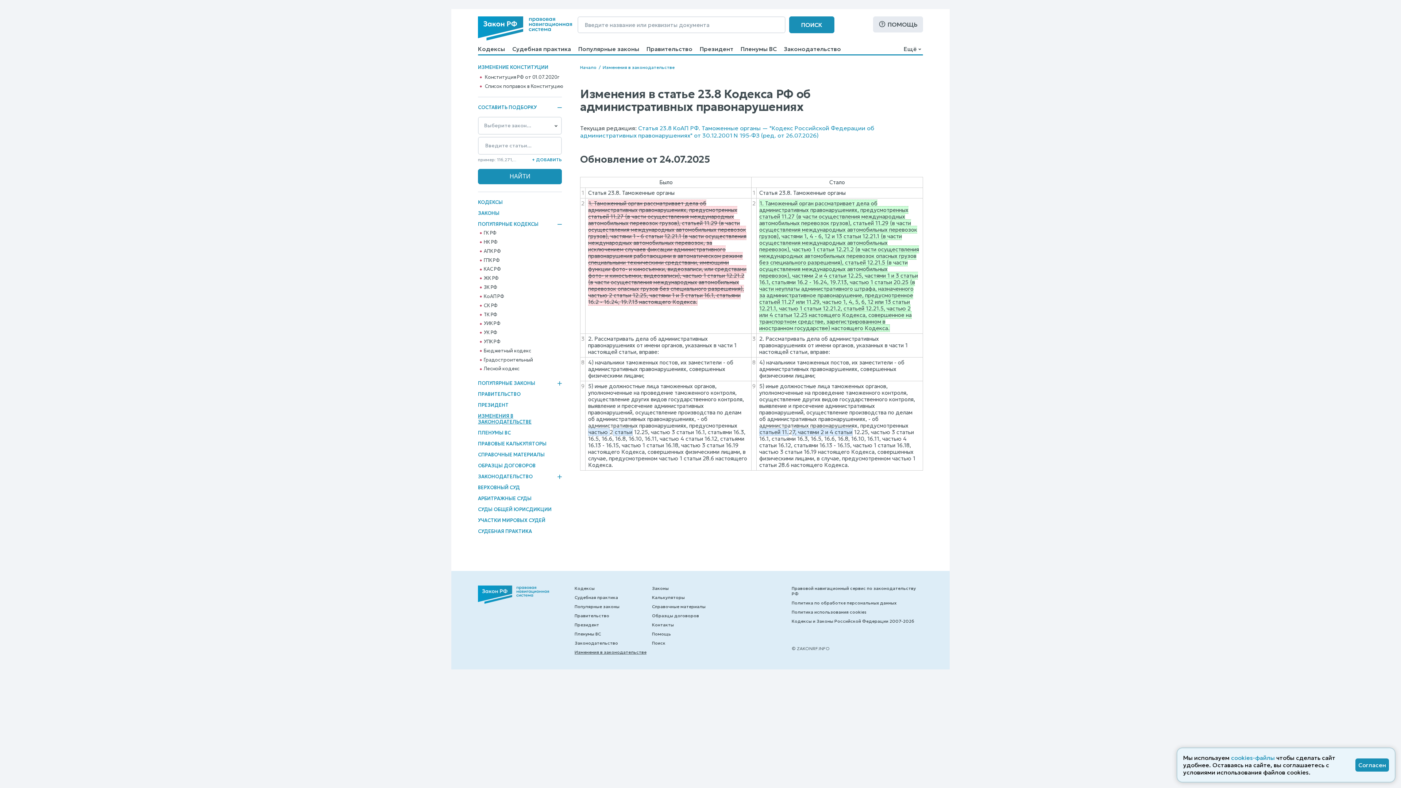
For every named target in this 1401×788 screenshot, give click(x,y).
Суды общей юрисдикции (515, 509)
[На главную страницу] (525, 28)
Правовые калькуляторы (512, 444)
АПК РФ (492, 251)
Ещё (910, 49)
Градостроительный (508, 360)
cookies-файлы (1253, 757)
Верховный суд (499, 487)
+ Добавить (547, 159)
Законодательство (812, 49)
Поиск (811, 24)
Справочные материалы (511, 455)
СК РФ (491, 306)
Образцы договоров (507, 466)
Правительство (669, 49)
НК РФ (491, 242)
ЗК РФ (490, 287)
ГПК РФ (492, 260)
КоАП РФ (494, 297)
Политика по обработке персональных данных (844, 603)
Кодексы (491, 49)
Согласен (1372, 765)
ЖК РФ (491, 278)
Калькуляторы (668, 597)
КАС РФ (492, 269)
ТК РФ (490, 315)
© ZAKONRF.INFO (811, 648)
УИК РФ (492, 324)
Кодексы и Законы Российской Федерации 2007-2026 (853, 621)
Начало (588, 67)
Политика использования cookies (829, 612)
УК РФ (490, 333)
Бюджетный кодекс (507, 351)
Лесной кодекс (502, 369)
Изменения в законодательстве (505, 419)
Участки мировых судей (511, 520)
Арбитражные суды (505, 498)
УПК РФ (492, 342)
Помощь (903, 24)
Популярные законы (608, 49)
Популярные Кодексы (508, 224)
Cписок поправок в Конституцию (524, 86)
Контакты (663, 624)
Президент (716, 49)
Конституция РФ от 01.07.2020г (522, 77)
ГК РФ (490, 233)
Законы (488, 213)
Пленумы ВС (759, 49)
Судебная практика (541, 49)
